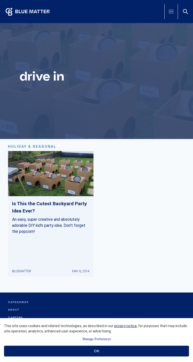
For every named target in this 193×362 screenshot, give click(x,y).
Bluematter (21, 271)
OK (96, 351)
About (13, 309)
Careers (15, 317)
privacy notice (125, 326)
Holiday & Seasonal (32, 146)
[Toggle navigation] (171, 11)
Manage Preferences (96, 339)
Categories (18, 302)
